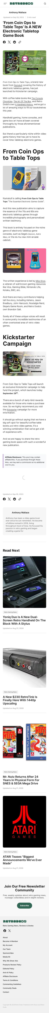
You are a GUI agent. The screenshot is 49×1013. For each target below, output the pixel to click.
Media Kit (6, 957)
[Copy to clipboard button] (19, 42)
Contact (6, 992)
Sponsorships (8, 953)
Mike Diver (40, 281)
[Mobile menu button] (5, 3)
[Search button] (45, 3)
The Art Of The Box (22, 101)
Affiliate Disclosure (10, 976)
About (5, 937)
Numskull (18, 85)
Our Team (6, 949)
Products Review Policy (12, 965)
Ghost (35, 1005)
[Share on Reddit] (14, 42)
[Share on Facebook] (5, 42)
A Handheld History (24, 104)
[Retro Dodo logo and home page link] (21, 3)
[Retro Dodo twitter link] (9, 931)
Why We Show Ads (10, 961)
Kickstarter (12, 409)
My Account (7, 945)
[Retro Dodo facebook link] (5, 931)
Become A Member (10, 941)
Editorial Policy (8, 969)
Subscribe (24, 905)
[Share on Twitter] (9, 42)
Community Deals (10, 988)
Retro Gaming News (10, 612)
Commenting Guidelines (12, 984)
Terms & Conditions (10, 980)
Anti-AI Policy (8, 972)
